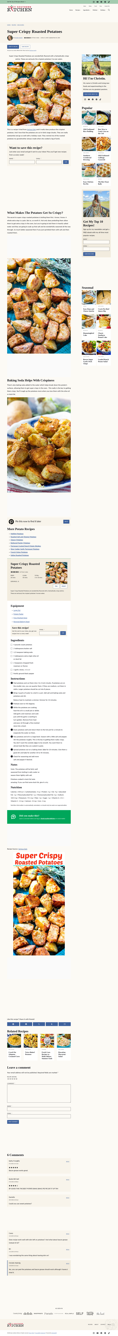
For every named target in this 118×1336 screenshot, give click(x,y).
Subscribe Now (89, 254)
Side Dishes (20, 25)
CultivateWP (53, 1333)
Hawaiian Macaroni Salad (62, 1054)
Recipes (77, 10)
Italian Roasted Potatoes (20, 555)
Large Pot (16, 610)
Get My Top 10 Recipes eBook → (16, 2)
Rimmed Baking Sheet (21, 622)
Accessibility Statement (40, 1333)
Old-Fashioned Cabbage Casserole (103, 158)
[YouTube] (97, 2)
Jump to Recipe (13, 46)
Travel (95, 6)
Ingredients (86, 10)
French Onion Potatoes (19, 552)
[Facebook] (101, 2)
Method (95, 10)
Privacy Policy (31, 1333)
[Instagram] (94, 2)
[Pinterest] (105, 2)
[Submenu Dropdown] (80, 10)
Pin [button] (56, 586)
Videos (90, 6)
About (84, 6)
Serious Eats (31, 129)
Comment (11, 1083)
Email (38, 158)
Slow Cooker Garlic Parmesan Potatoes (25, 549)
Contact (103, 1324)
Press (101, 6)
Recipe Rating (12, 1077)
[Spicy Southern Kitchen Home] (19, 8)
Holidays (102, 10)
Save (66, 162)
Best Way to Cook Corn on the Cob (103, 131)
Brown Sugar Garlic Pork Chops (88, 361)
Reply (67, 1161)
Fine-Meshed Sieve (20, 618)
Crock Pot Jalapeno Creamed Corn (14, 1054)
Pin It (66, 521)
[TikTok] (109, 2)
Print (64, 586)
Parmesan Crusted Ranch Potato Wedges (26, 546)
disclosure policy (32, 50)
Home (71, 10)
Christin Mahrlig (19, 37)
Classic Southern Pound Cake (102, 335)
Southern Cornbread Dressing (87, 158)
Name (11, 158)
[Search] (109, 10)
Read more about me (91, 94)
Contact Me (107, 6)
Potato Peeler (18, 614)
